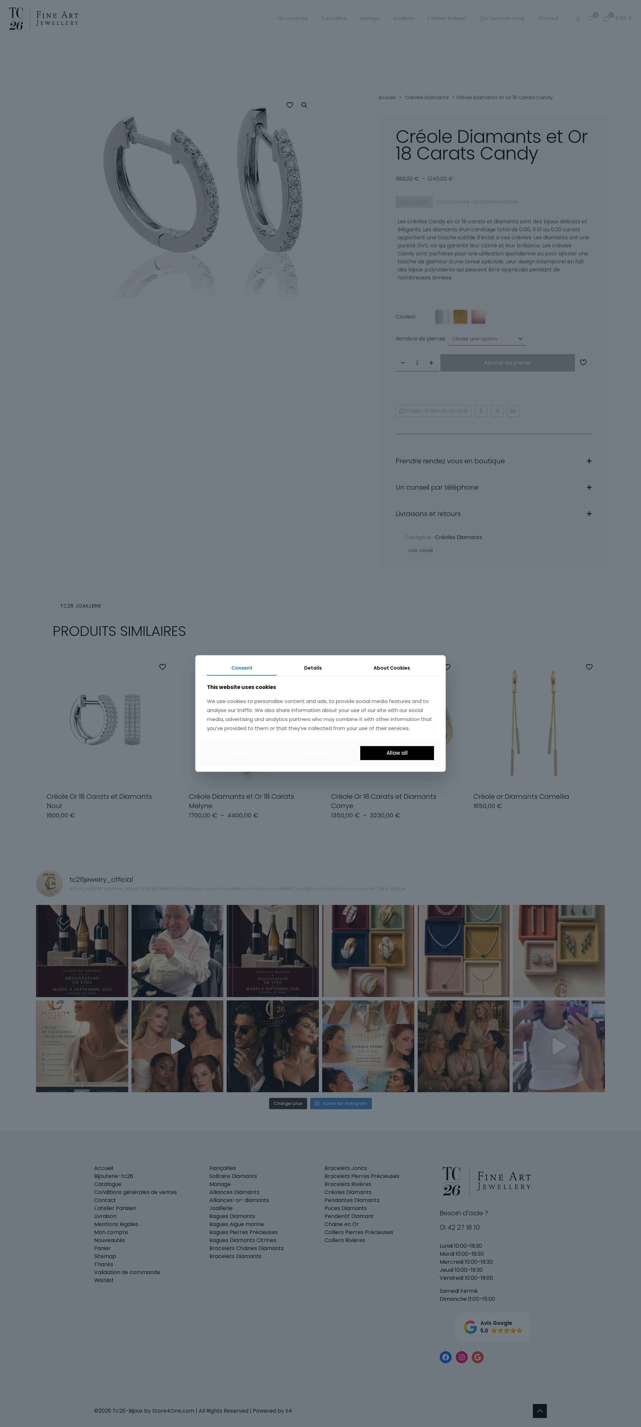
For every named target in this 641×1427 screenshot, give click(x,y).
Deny (239, 752)
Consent (241, 668)
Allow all (397, 752)
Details (313, 668)
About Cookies (392, 668)
